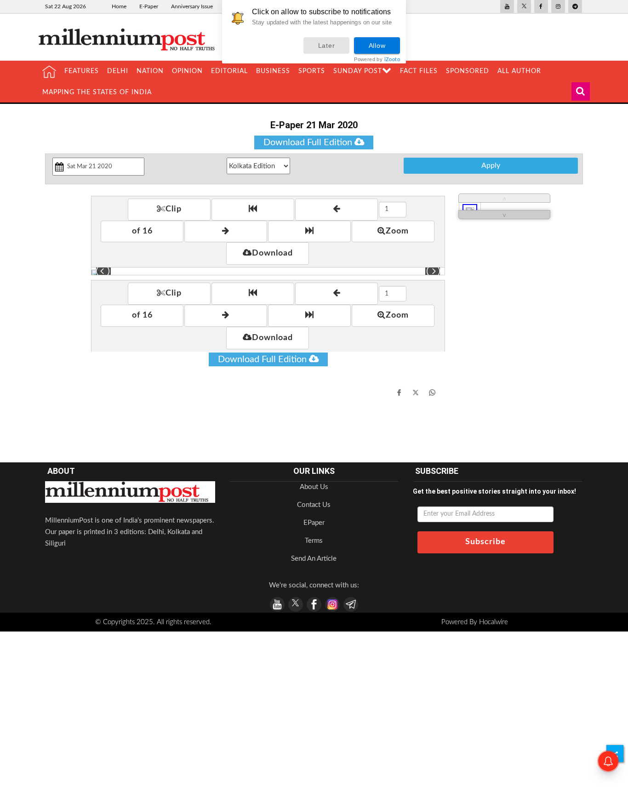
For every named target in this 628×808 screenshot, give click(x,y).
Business (273, 71)
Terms (314, 540)
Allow (377, 45)
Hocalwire (493, 622)
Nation (150, 71)
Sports (311, 71)
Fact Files (419, 71)
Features (81, 71)
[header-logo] (130, 39)
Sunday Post (357, 71)
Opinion (187, 71)
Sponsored (467, 71)
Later (326, 45)
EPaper (314, 522)
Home (119, 6)
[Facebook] (399, 392)
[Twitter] (415, 392)
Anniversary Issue (192, 6)
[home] (49, 72)
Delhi (117, 71)
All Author (519, 71)
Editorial (229, 71)
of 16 (142, 231)
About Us (314, 487)
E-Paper (148, 6)
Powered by (377, 59)
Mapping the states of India (97, 92)
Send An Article (314, 558)
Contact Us (314, 504)
